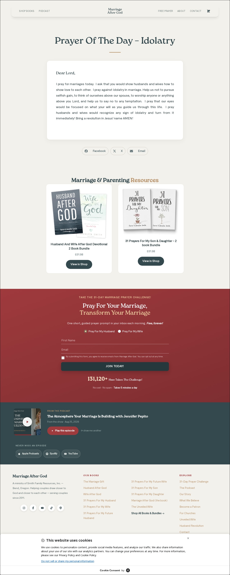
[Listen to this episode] (27, 421)
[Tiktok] (51, 507)
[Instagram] (23, 507)
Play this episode (65, 430)
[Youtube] (42, 507)
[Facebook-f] (33, 507)
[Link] (208, 11)
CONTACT (196, 11)
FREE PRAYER (165, 11)
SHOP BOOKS (26, 11)
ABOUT (181, 11)
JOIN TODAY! (115, 366)
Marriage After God (30, 476)
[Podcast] (60, 507)
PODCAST (44, 11)
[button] (95, 151)
